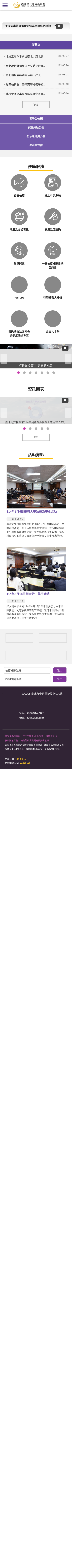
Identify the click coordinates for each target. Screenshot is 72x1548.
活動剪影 (36, 455)
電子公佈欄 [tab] (36, 118)
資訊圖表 (36, 389)
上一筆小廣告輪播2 (3, 655)
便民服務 (36, 167)
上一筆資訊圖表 (4, 413)
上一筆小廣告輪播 (3, 638)
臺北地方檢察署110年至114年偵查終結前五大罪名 (30, 428)
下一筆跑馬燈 (65, 28)
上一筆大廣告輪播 (4, 359)
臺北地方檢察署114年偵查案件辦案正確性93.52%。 (24, 428)
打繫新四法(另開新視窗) (24, 372)
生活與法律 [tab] (36, 145)
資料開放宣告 (11, 741)
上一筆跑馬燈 (65, 24)
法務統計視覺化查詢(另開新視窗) (48, 372)
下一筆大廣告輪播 (68, 359)
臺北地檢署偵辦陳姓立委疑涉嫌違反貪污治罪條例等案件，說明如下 (26, 66)
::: (2, 13)
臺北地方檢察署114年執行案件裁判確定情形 (48, 428)
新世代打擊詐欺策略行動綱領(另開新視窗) (36, 372)
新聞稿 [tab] (36, 44)
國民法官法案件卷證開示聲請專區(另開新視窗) (30, 372)
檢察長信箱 (51, 736)
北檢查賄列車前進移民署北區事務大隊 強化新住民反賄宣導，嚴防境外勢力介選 (26, 94)
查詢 (67, 5)
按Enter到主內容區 (12, 2)
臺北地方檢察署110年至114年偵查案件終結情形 (36, 428)
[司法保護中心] (19, 655)
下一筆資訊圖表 (68, 413)
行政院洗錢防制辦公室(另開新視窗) (42, 372)
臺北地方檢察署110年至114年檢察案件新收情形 (42, 428)
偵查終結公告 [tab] (36, 127)
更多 (36, 104)
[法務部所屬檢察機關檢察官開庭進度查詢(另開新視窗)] (19, 638)
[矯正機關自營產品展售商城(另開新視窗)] (53, 638)
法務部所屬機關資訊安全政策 (35, 741)
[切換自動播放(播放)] (59, 26)
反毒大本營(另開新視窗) (53, 372)
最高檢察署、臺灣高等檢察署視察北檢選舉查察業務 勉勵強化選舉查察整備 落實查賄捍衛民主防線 (26, 84)
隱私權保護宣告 (12, 736)
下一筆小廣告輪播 (68, 638)
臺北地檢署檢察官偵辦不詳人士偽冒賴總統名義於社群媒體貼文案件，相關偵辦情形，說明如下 (26, 75)
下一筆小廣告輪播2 (68, 655)
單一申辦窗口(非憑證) (33, 736)
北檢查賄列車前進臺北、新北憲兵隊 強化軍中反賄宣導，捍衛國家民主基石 (26, 56)
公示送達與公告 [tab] (36, 136)
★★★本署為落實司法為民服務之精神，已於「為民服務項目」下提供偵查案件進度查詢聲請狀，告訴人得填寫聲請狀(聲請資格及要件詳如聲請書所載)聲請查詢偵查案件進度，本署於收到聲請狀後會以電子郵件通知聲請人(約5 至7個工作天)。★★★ (32, 26)
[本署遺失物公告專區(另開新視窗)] (53, 655)
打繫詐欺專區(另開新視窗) (18, 372)
